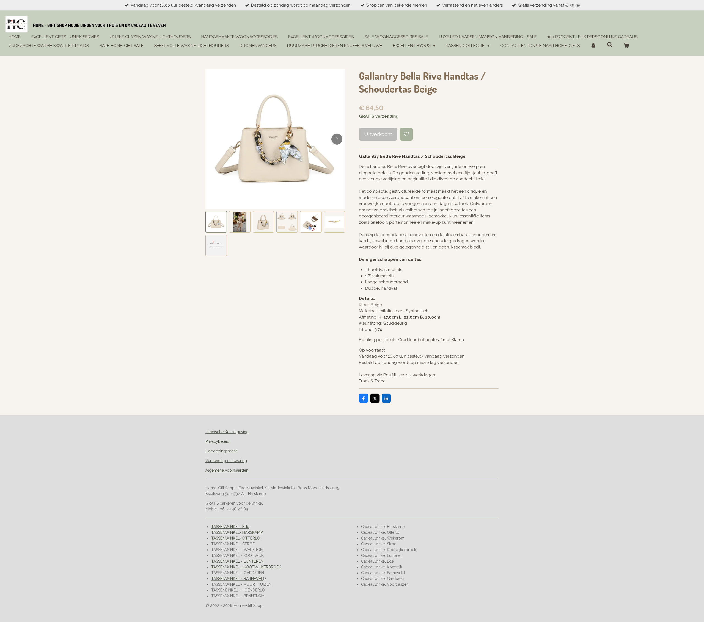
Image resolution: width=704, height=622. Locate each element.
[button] (216, 222)
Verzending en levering (226, 460)
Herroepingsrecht (221, 451)
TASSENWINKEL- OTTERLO (235, 538)
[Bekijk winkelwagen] (626, 45)
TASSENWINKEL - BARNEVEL (237, 578)
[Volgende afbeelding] (336, 139)
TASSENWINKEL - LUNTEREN (237, 561)
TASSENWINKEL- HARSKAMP (237, 532)
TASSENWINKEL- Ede (230, 526)
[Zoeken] (610, 45)
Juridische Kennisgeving (227, 432)
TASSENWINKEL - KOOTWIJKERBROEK (246, 567)
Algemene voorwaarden (226, 470)
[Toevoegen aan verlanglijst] (406, 134)
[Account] (593, 45)
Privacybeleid (217, 441)
